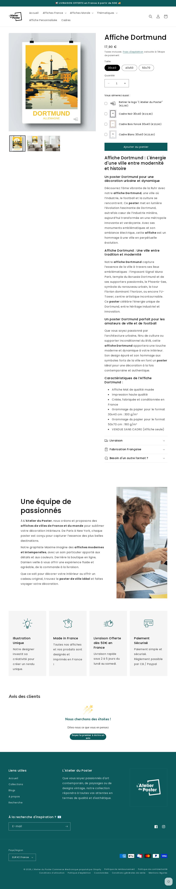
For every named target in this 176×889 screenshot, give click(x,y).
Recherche (16, 802)
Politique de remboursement (119, 869)
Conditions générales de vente (128, 872)
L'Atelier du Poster (42, 869)
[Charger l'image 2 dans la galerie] (35, 144)
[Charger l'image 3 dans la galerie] (52, 144)
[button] (54, 13)
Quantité (109, 75)
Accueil (13, 778)
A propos (14, 796)
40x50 (129, 68)
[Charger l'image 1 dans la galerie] (17, 144)
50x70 (146, 68)
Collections (16, 784)
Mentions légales (158, 872)
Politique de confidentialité (152, 869)
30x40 (112, 68)
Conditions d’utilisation (52, 872)
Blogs (12, 790)
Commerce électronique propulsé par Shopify (76, 869)
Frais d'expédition (133, 51)
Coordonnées (101, 872)
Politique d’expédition (79, 872)
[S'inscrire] (66, 826)
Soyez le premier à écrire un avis (88, 737)
